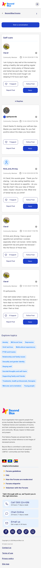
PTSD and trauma (9, 352)
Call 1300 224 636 (20, 502)
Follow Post (30, 84)
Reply (30, 90)
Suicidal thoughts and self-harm (15, 371)
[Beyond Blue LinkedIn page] (32, 532)
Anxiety (5, 342)
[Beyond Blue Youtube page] (12, 532)
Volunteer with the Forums (17, 488)
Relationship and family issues (14, 357)
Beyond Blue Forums (8, 4)
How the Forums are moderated (19, 479)
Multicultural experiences (25, 347)
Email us (15, 522)
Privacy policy (8, 558)
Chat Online (17, 512)
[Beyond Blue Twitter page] (26, 532)
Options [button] (37, 13)
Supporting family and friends (14, 376)
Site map (5, 564)
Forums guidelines (13, 471)
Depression (29, 342)
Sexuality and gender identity (13, 361)
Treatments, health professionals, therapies (19, 381)
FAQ (7, 475)
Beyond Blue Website (10, 411)
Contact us (6, 548)
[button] (6, 83)
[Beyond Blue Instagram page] (19, 532)
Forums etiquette (13, 484)
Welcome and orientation (12, 386)
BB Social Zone (16, 342)
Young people (29, 386)
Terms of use (7, 553)
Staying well (7, 366)
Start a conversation (20, 25)
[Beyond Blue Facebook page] (6, 532)
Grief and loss (8, 347)
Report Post (10, 90)
